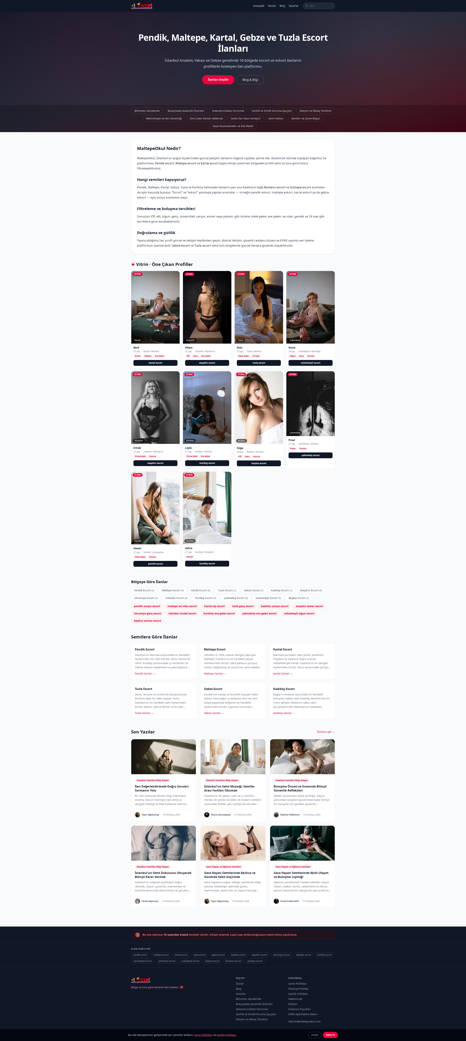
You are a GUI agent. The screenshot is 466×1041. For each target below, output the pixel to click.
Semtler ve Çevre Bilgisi (305, 118)
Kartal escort (209, 163)
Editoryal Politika (298, 988)
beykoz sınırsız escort (147, 620)
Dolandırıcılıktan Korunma (228, 110)
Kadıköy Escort (281, 590)
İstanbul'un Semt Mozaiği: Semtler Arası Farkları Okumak (229, 788)
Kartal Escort (200, 590)
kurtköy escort (207, 463)
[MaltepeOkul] (141, 5)
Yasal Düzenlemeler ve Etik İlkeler (233, 126)
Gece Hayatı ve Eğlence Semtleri (223, 866)
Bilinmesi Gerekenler (147, 110)
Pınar (292, 440)
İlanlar (272, 5)
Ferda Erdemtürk (289, 901)
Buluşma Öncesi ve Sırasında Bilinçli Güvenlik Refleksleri (300, 788)
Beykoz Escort (299, 598)
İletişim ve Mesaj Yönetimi (315, 110)
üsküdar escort (303, 954)
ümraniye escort (281, 954)
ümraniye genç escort (147, 613)
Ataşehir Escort (311, 590)
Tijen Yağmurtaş (150, 814)
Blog (282, 5)
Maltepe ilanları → (215, 673)
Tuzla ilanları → (144, 713)
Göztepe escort (300, 187)
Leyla (188, 448)
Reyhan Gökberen (290, 814)
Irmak (137, 448)
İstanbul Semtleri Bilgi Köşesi (153, 780)
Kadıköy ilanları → (284, 713)
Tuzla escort (202, 246)
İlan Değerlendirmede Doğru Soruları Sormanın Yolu (162, 788)
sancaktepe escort (142, 961)
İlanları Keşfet (218, 80)
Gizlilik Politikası (298, 994)
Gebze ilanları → (214, 713)
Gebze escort (181, 246)
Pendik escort (164, 163)
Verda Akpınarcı (150, 901)
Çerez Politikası (297, 983)
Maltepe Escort (173, 590)
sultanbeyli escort (310, 362)
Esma (292, 347)
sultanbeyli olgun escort (299, 613)
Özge (240, 448)
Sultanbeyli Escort (268, 598)
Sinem (137, 548)
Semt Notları (276, 118)
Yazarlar (294, 5)
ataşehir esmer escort (309, 606)
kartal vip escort (214, 606)
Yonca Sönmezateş (221, 814)
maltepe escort (161, 954)
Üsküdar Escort (176, 598)
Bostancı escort (274, 187)
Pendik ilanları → (145, 673)
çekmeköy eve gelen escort (259, 613)
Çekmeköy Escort (236, 598)
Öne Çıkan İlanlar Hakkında (206, 118)
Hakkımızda (295, 999)
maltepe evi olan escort (182, 606)
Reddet (314, 1034)
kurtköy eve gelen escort (219, 613)
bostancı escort (233, 961)
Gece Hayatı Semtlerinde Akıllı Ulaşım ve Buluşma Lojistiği (301, 875)
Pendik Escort (144, 590)
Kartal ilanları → (283, 673)
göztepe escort (254, 961)
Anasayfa (258, 5)
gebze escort (218, 954)
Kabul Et (330, 1034)
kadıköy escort (238, 954)
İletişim (292, 1004)
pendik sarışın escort (147, 606)
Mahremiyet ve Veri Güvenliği (164, 118)
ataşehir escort (207, 362)
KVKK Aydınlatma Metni (302, 1014)
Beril (136, 347)
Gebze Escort (253, 590)
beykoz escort (259, 463)
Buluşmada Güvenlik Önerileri (186, 110)
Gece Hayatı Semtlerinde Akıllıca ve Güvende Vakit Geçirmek (229, 875)
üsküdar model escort (182, 613)
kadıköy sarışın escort (275, 606)
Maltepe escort (185, 163)
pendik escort (155, 563)
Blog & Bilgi (250, 80)
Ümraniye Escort (146, 598)
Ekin (239, 347)
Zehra (188, 548)
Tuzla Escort (227, 590)
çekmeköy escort (311, 455)
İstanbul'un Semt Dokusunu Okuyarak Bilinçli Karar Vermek (163, 875)
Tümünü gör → (326, 731)
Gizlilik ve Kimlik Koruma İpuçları (272, 110)
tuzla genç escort (243, 606)
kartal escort (155, 362)
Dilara (188, 347)
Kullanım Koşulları (299, 1009)
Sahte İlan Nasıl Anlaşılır (246, 118)
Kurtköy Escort (205, 598)
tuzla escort (259, 362)
